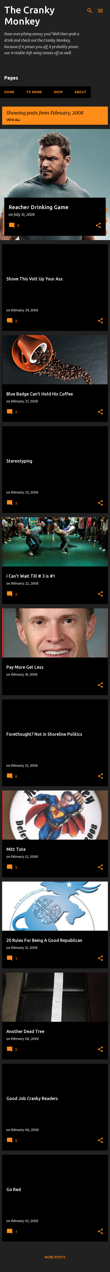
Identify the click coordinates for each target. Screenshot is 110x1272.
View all (13, 120)
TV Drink (34, 92)
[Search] (90, 10)
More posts (55, 1257)
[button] (98, 226)
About (80, 92)
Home (9, 92)
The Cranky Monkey (29, 15)
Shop (58, 92)
